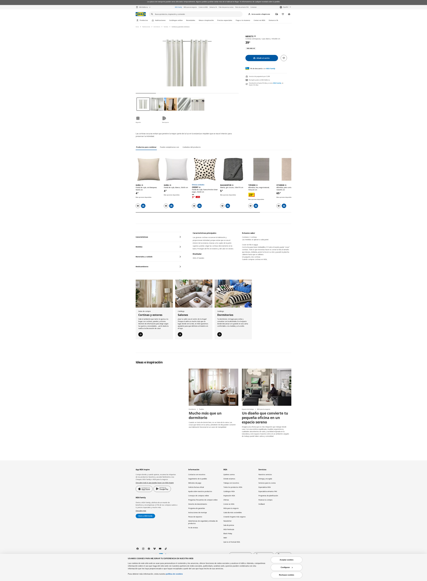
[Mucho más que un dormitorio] (213, 387)
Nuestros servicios (265, 474)
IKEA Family (178, 7)
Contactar (253, 7)
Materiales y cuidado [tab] (144, 257)
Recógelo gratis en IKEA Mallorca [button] (259, 80)
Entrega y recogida (265, 479)
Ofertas (226, 500)
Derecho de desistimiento (197, 504)
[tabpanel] (242, 248)
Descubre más (141, 511)
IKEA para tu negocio (190, 7)
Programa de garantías (196, 508)
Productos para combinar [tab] (146, 147)
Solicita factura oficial (196, 487)
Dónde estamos (229, 479)
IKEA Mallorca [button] (143, 7)
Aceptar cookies (286, 560)
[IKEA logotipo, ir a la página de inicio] (141, 14)
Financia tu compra (265, 500)
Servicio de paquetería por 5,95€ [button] (259, 76)
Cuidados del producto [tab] (192, 147)
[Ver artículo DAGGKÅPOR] (233, 169)
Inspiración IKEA (229, 496)
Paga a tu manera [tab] (243, 20)
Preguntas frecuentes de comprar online (203, 500)
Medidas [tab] (139, 247)
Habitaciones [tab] (160, 20)
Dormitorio (157, 27)
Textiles (166, 27)
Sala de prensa (228, 525)
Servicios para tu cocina (267, 483)
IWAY (225, 538)
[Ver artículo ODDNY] (205, 169)
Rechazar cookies (286, 575)
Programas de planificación (268, 496)
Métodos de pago (194, 483)
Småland (261, 504)
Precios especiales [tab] (224, 20)
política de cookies (174, 574)
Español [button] (285, 7)
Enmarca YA (213, 7)
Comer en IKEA (203, 7)
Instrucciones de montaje (197, 512)
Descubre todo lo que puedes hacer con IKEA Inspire (155, 483)
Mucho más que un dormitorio (205, 415)
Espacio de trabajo (248, 409)
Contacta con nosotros (196, 474)
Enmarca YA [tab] (273, 20)
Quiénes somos (229, 474)
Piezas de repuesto (195, 517)
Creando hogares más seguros (234, 517)
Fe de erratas (193, 528)
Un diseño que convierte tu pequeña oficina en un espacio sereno (265, 417)
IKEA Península (228, 529)
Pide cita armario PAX (242, 7)
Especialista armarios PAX (267, 491)
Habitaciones (146, 27)
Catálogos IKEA (229, 491)
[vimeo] (154, 549)
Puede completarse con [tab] (169, 147)
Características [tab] (142, 237)
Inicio (137, 27)
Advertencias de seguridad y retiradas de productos (203, 522)
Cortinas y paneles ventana (180, 27)
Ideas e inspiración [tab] (206, 20)
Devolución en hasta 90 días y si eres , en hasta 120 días (266, 84)
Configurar (285, 567)
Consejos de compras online (198, 496)
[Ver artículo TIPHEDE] (261, 169)
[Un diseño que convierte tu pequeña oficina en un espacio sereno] (266, 387)
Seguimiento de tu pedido (197, 479)
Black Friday (227, 533)
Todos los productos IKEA (232, 487)
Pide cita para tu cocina (226, 7)
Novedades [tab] (190, 20)
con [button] (262, 68)
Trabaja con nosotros (231, 483)
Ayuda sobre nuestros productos (200, 491)
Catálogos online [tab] (176, 20)
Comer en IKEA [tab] (259, 20)
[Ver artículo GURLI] (149, 169)
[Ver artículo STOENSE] (289, 169)
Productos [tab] (144, 20)
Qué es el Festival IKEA (231, 542)
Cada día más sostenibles (232, 512)
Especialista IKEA (264, 487)
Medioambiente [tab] (142, 266)
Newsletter (227, 521)
